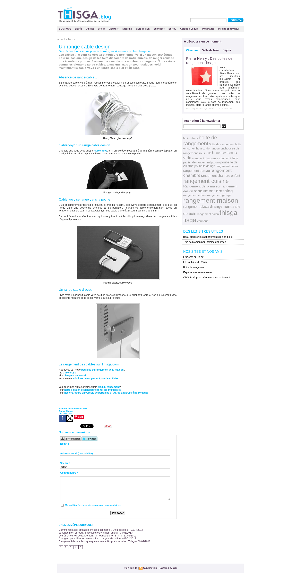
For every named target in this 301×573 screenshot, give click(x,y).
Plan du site (130, 568)
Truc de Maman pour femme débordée (204, 242)
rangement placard (197, 207)
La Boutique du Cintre (195, 262)
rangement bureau (196, 170)
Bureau (173, 29)
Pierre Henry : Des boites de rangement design (209, 60)
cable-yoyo (100, 150)
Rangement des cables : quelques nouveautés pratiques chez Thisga (97, 541)
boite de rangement (200, 140)
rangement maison (210, 200)
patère (215, 162)
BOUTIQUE (65, 29)
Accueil (60, 39)
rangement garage (219, 195)
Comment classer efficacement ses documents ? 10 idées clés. (93, 529)
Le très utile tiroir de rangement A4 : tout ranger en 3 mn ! (90, 535)
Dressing (127, 29)
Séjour (101, 29)
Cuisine (90, 29)
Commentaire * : (69, 472)
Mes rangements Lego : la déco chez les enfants (209, 108)
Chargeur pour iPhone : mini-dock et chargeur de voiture (90, 538)
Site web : (65, 463)
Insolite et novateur (228, 29)
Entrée (79, 29)
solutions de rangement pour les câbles (95, 378)
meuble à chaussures (206, 158)
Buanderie (159, 29)
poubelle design (204, 166)
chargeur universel (75, 375)
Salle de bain (143, 29)
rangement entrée (195, 195)
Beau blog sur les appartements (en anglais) (208, 236)
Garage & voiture (189, 29)
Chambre (114, 29)
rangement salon (208, 214)
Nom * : (64, 443)
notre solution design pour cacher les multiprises (92, 389)
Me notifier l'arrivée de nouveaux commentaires (93, 505)
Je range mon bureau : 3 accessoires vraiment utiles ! (88, 532)
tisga (189, 220)
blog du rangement (109, 387)
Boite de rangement (221, 144)
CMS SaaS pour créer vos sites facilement (206, 277)
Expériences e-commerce (197, 272)
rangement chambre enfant (220, 175)
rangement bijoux (227, 166)
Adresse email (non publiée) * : (78, 453)
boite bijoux (190, 138)
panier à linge (229, 158)
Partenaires (208, 29)
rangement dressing (213, 190)
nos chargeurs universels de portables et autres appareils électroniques (106, 392)
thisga (228, 212)
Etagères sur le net (193, 257)
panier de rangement (197, 162)
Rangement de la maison (202, 186)
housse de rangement (210, 148)
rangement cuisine (206, 181)
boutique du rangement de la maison (102, 369)
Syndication (150, 568)
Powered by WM (168, 568)
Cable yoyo (69, 372)
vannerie (202, 221)
